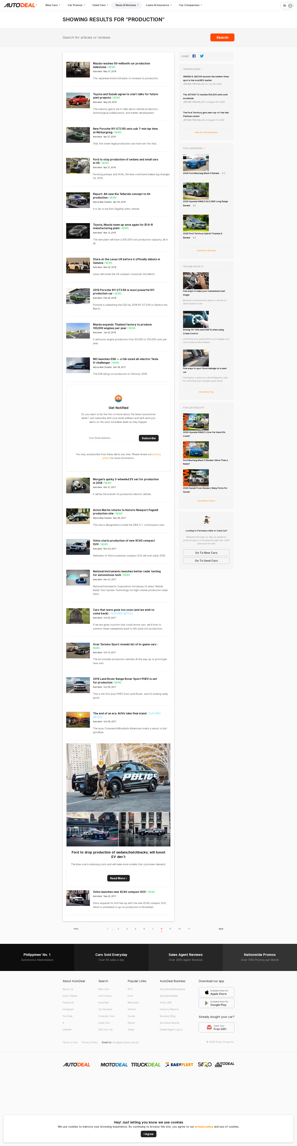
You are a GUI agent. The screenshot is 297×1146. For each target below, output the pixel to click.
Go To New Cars (206, 552)
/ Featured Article (121, 613)
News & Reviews (126, 5)
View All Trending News (206, 132)
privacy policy (204, 1126)
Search (222, 37)
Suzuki (131, 1016)
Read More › (118, 878)
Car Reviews (105, 1009)
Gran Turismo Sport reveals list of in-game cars (124, 644)
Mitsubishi (133, 1002)
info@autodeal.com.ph (126, 1042)
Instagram (68, 1009)
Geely (131, 1029)
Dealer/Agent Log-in (171, 1029)
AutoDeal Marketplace (172, 989)
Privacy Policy (90, 1042)
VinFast (132, 1009)
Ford (130, 996)
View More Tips (206, 392)
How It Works (70, 996)
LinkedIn (67, 1029)
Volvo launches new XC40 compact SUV (119, 892)
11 (189, 929)
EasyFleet (103, 1002)
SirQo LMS (166, 1002)
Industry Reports (169, 1009)
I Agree (148, 1134)
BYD (130, 989)
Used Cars (99, 5)
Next (221, 929)
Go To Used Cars (206, 560)
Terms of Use (70, 1042)
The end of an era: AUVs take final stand (119, 713)
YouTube (68, 1016)
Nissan (131, 1022)
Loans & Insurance (158, 5)
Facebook (68, 1002)
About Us (68, 989)
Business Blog (167, 1016)
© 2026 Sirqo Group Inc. (220, 1042)
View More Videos (206, 500)
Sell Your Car (105, 1029)
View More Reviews (206, 250)
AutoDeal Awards (169, 1022)
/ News (111, 67)
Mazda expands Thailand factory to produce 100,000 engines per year (122, 326)
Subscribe (149, 438)
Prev (76, 929)
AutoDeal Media (169, 996)
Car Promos (75, 5)
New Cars (52, 5)
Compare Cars (106, 1016)
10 (179, 929)
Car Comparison (189, 5)
